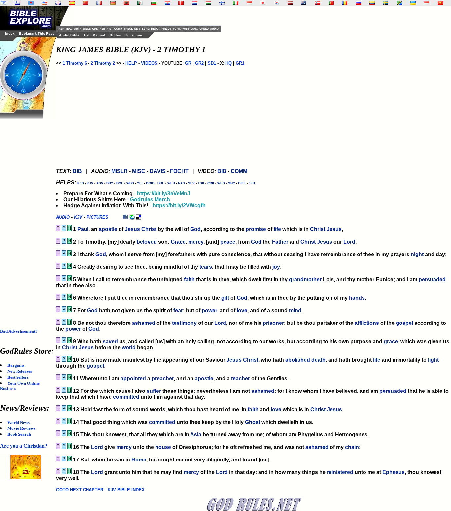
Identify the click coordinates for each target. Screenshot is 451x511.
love (242, 310)
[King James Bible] (58, 3)
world (129, 347)
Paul (82, 229)
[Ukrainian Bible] (413, 3)
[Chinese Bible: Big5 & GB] (85, 3)
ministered (340, 472)
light (433, 360)
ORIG (150, 183)
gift (225, 298)
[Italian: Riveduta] (235, 3)
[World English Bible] (44, 3)
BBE (160, 183)
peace (227, 242)
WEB (171, 183)
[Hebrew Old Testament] (3, 3)
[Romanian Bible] (344, 3)
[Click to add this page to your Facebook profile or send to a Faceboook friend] (125, 217)
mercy (195, 242)
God (195, 229)
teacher (240, 378)
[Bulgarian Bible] (153, 3)
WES (221, 183)
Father (280, 242)
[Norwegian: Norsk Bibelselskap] (317, 3)
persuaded (432, 279)
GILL (242, 183)
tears (205, 267)
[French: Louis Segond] (99, 3)
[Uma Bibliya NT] (426, 3)
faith (189, 279)
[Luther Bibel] (113, 3)
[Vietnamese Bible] (440, 3)
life (277, 229)
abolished (297, 360)
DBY (109, 183)
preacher (163, 378)
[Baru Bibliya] (249, 3)
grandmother (305, 279)
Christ (148, 229)
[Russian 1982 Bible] (358, 3)
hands (357, 298)
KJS (80, 183)
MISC (138, 171)
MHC (231, 183)
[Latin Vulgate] (31, 3)
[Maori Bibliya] (303, 3)
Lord (349, 242)
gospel (404, 323)
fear (178, 310)
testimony (184, 323)
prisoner (273, 323)
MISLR (119, 171)
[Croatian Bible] (167, 3)
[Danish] (181, 3)
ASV (99, 183)
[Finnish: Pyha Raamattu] (222, 3)
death (318, 360)
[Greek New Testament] (17, 3)
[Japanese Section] (262, 3)
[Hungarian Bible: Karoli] (208, 3)
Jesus (132, 229)
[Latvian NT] (290, 3)
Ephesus (393, 472)
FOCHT (179, 171)
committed (126, 397)
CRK (210, 183)
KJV (90, 183)
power (209, 310)
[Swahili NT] (399, 3)
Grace (178, 242)
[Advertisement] (26, 218)
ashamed (143, 323)
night (417, 254)
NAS (181, 183)
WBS (130, 183)
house (163, 447)
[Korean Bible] (276, 3)
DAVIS (158, 171)
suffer (154, 391)
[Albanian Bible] (126, 3)
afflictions (367, 323)
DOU (119, 183)
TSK (201, 183)
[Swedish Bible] (385, 3)
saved (110, 341)
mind (295, 310)
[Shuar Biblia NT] (372, 3)
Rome (138, 459)
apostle (108, 229)
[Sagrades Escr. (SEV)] (72, 3)
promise (256, 229)
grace (391, 341)
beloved (147, 242)
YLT (140, 183)
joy (276, 267)
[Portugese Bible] (331, 3)
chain (352, 447)
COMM (239, 171)
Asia (195, 434)
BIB (77, 171)
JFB (252, 183)
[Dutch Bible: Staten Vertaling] (194, 3)
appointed (133, 378)
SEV (191, 183)
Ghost (252, 422)
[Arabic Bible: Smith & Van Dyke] (140, 3)
